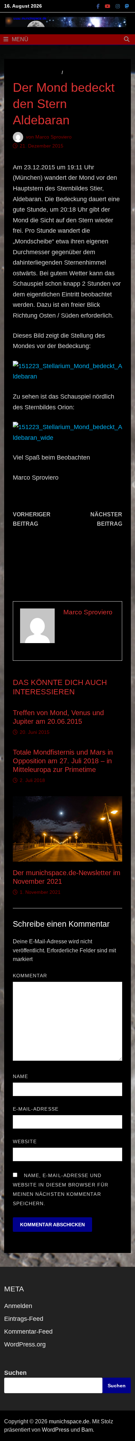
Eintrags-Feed (23, 1318)
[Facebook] (99, 5)
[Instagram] (118, 5)
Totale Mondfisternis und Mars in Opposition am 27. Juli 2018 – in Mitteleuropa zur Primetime (63, 760)
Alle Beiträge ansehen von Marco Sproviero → (87, 639)
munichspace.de (69, 1421)
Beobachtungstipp (90, 72)
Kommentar (32, 975)
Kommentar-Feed (28, 1331)
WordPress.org (25, 1344)
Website (25, 1141)
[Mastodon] (127, 5)
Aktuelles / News (36, 72)
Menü (20, 39)
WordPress (55, 1430)
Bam (87, 1430)
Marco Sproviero (53, 136)
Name (22, 1076)
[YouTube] (108, 5)
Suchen (15, 1372)
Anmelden (18, 1305)
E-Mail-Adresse (37, 1109)
